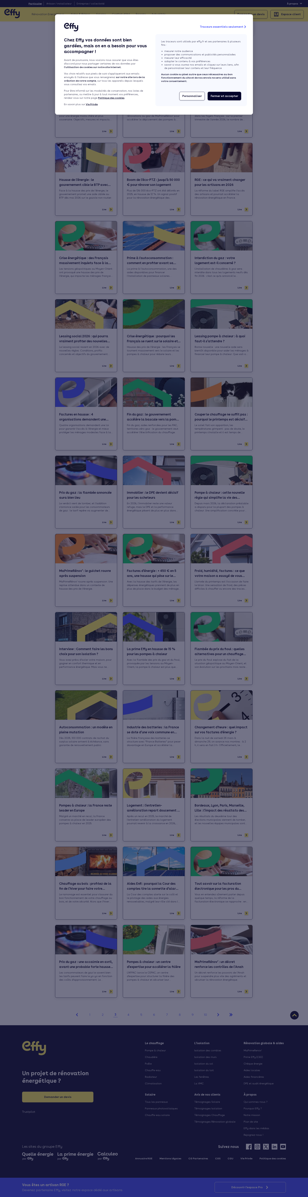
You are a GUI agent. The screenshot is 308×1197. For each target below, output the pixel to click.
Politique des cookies (111, 97)
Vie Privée (92, 104)
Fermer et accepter (224, 96)
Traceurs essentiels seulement (221, 26)
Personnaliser (192, 96)
